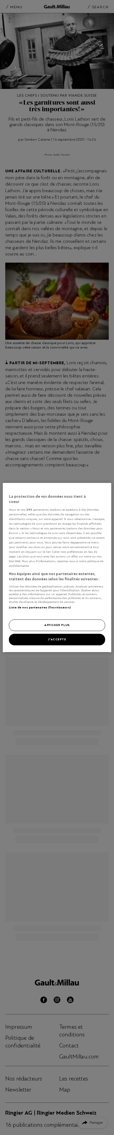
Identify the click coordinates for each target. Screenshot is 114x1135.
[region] (57, 567)
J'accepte (57, 639)
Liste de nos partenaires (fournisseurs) (40, 607)
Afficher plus (56, 625)
